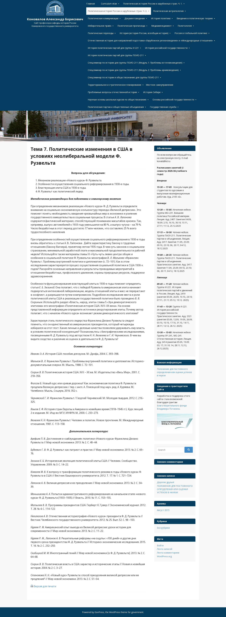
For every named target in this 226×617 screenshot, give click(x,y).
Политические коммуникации (103, 18)
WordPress (114, 612)
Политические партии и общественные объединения (116, 106)
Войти (160, 545)
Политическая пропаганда (131, 25)
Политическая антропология (168, 11)
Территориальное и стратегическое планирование (114, 84)
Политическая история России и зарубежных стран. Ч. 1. (152, 3)
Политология (185, 25)
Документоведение (135, 18)
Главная (90, 3)
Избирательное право (99, 25)
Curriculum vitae (109, 3)
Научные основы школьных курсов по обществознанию (117, 99)
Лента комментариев (168, 552)
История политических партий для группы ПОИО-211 (116, 55)
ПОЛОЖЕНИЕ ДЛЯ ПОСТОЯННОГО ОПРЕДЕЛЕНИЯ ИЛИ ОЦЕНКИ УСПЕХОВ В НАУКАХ (175, 489)
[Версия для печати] (32, 586)
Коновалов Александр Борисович (55, 19)
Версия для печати (45, 586)
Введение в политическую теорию (195, 18)
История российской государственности (166, 47)
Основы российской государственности (173, 99)
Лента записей (164, 549)
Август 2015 (163, 510)
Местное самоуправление (159, 84)
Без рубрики (163, 527)
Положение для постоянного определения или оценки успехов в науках (174, 372)
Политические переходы (100, 33)
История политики (160, 18)
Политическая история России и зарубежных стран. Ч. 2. (117, 11)
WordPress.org (164, 556)
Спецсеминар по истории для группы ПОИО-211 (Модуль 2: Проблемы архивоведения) (133, 70)
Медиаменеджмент (161, 25)
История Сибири (152, 92)
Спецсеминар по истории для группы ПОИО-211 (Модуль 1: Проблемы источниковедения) (135, 62)
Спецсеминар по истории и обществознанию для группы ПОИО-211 (123, 77)
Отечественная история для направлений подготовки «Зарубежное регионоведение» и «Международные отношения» (150, 40)
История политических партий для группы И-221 (113, 47)
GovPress (99, 612)
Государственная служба (163, 106)
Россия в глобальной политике (190, 33)
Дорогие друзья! (165, 482)
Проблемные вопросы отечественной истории (112, 92)
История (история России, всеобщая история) (144, 33)
